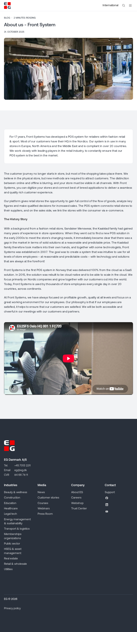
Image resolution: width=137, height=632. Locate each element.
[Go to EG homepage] (7, 5)
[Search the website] (123, 5)
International (110, 5)
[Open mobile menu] (130, 5)
